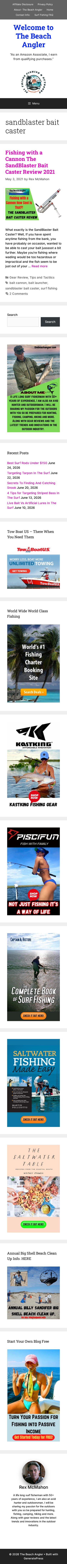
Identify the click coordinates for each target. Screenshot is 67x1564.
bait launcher (37, 283)
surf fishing (49, 288)
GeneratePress (33, 1558)
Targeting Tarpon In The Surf (28, 473)
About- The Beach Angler (28, 9)
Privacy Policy (45, 4)
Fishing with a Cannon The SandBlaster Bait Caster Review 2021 (30, 162)
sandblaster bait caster (22, 288)
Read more (40, 266)
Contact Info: (23, 14)
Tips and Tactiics (42, 277)
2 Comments (18, 293)
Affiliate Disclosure (23, 4)
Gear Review (18, 277)
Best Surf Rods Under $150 (27, 463)
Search (12, 315)
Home (50, 9)
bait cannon (18, 283)
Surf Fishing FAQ (43, 14)
